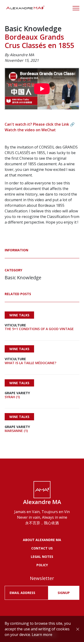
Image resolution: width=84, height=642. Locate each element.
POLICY (42, 565)
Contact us (42, 548)
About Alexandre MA (42, 540)
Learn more (42, 634)
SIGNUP (64, 592)
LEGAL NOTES (42, 556)
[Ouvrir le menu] (76, 8)
